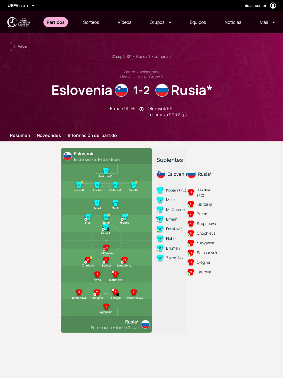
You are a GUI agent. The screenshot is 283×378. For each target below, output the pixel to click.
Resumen (20, 135)
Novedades (49, 135)
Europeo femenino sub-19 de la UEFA (18, 22)
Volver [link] (23, 46)
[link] (55, 22)
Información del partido (92, 135)
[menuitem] (58, 22)
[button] (160, 22)
